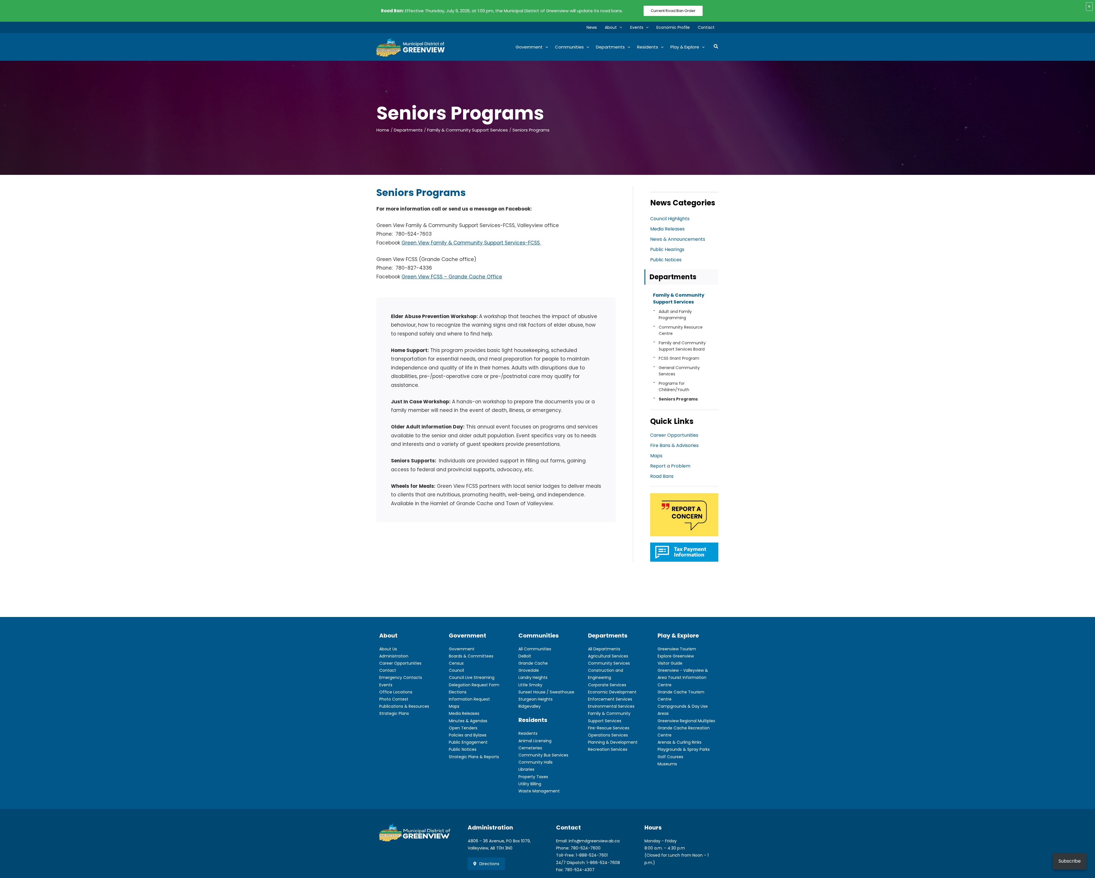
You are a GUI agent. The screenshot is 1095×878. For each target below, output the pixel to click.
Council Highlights (670, 218)
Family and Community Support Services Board (682, 346)
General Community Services (679, 371)
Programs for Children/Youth (674, 387)
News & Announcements (677, 239)
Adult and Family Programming (675, 315)
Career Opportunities (674, 435)
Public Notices (666, 259)
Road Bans (662, 476)
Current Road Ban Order (673, 10)
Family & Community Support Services (678, 298)
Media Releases (667, 229)
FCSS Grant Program (679, 358)
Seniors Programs (678, 399)
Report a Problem (670, 466)
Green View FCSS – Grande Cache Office (452, 276)
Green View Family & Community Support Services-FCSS (471, 242)
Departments (673, 277)
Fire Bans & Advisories (674, 445)
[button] (619, 27)
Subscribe (1069, 861)
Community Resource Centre (681, 330)
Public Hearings (667, 249)
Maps (656, 455)
